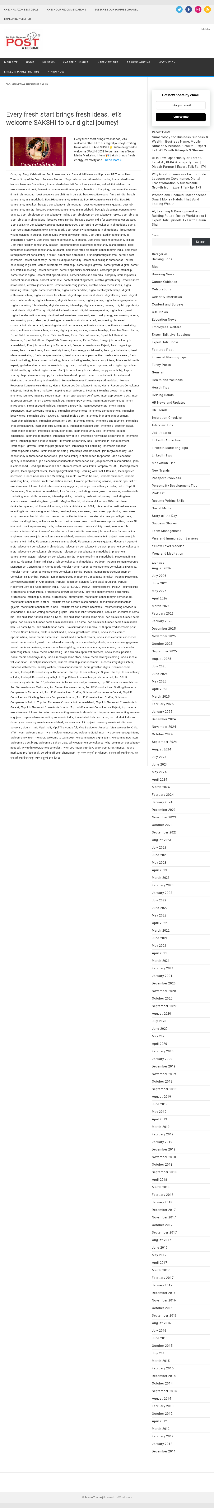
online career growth (77, 521)
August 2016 (161, 1323)
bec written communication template (60, 189)
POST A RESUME (70, 586)
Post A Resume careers (96, 586)
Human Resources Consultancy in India (76, 385)
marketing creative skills (123, 491)
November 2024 (164, 727)
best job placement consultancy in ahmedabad (64, 209)
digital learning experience (120, 300)
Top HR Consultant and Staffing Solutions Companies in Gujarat (83, 692)
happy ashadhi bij (111, 370)
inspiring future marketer (37, 390)
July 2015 (159, 1353)
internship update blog (54, 450)
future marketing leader (76, 360)
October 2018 (162, 1164)
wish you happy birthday (78, 747)
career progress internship (116, 270)
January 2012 (162, 1444)
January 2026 (162, 621)
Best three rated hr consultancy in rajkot (34, 244)
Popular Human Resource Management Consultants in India (46, 571)
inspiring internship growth (102, 390)
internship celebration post (55, 420)
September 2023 (164, 832)
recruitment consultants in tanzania (82, 606)
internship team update (25, 450)
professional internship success (30, 596)
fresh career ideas (31, 350)
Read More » (113, 160)
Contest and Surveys (168, 304)
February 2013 (162, 1406)
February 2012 (162, 1436)
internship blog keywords (42, 415)
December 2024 (164, 719)
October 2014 (162, 1383)
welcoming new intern (125, 737)
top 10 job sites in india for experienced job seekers (67, 682)
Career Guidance (76, 62)
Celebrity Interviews (167, 297)
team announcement (70, 667)
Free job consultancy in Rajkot (91, 345)
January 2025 (162, 712)
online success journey (69, 526)
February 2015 (162, 1368)
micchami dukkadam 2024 (97, 501)
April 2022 (159, 923)
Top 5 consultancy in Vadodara (29, 687)
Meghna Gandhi (70, 501)
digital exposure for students (85, 295)
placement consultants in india (56, 556)
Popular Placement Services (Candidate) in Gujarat (86, 581)
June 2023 (160, 855)
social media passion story (64, 657)
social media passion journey (28, 657)
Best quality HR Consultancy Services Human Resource (44, 224)
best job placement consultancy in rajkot (95, 214)
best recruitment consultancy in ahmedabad (37, 229)
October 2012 (162, 1414)
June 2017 (160, 1247)
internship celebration (24, 420)
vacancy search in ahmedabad (44, 722)
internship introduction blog (55, 430)
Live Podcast (68, 491)
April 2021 (159, 953)
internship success (114, 445)
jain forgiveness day (114, 450)
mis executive (104, 506)
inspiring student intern (47, 395)
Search (156, 235)
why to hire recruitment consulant (41, 747)
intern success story (95, 405)
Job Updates (161, 433)
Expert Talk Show (34, 340)
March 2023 (161, 878)
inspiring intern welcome (69, 390)
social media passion (118, 652)
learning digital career (34, 471)
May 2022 (159, 915)
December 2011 (164, 1451)
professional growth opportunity (64, 591)
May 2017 (159, 1255)
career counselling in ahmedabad (103, 259)
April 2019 (159, 1119)
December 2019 (164, 1066)
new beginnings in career (75, 511)
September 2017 (164, 1232)
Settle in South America (25, 632)
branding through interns (102, 254)
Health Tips (160, 387)
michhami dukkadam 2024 (78, 506)
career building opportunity (65, 259)
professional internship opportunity (107, 591)
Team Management (166, 531)
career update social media (86, 275)
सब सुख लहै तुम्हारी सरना (121, 752)
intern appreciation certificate (81, 395)
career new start (48, 270)
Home (30, 62)
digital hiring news (116, 295)
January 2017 (162, 1285)
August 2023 (161, 840)
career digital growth (89, 264)
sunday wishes (47, 667)
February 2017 (162, 1278)
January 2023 (162, 893)
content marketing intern (78, 280)
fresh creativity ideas (56, 350)
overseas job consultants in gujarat (96, 536)
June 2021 (160, 938)
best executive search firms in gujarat (59, 194)
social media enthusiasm (26, 647)
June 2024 (160, 764)
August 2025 (161, 659)
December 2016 (164, 1293)
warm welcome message (61, 732)
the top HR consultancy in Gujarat (90, 672)
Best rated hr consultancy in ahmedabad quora (107, 224)
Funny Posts (161, 365)
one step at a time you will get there (110, 516)
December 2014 (164, 1376)
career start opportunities (52, 275)
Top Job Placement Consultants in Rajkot (95, 707)
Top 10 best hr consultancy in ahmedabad (87, 677)
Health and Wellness (167, 380)
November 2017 (164, 1217)
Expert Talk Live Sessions (171, 335)
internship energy (84, 420)
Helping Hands (163, 395)
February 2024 (162, 795)
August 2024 (161, 749)
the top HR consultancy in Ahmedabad (44, 672)
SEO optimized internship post (117, 627)
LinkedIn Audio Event (168, 440)
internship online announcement (38, 440)
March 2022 (161, 930)
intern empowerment (78, 400)
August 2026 (161, 568)
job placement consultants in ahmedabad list (66, 461)
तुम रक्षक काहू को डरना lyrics (92, 752)
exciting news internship (93, 330)
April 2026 (159, 598)
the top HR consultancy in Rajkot (40, 677)
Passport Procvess (166, 478)
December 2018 (164, 1149)
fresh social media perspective (83, 355)
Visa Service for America (93, 727)
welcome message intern (122, 732)
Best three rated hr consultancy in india (111, 239)
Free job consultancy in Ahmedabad (49, 345)
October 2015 (162, 1346)
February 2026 (162, 613)
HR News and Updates (96, 174)
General (76, 174)
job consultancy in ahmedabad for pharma (84, 456)
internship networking (66, 435)
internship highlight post (84, 425)
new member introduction (34, 516)
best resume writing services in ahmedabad (92, 229)
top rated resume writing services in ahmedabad (68, 712)
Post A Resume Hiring (125, 586)
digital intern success (71, 300)
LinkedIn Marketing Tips (21, 71)
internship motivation (38, 435)
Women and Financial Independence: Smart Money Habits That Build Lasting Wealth (179, 199)
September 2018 (164, 1172)
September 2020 (164, 1006)
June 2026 (160, 583)
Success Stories (52, 179)
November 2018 (164, 1157)
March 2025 (161, 696)
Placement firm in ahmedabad (95, 556)
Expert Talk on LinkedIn (85, 335)
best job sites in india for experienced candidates (105, 219)
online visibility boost (97, 526)
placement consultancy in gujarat (86, 546)
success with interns (23, 667)
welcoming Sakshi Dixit (53, 742)
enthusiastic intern (95, 325)
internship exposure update (51, 425)
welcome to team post (60, 737)
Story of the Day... (30, 179)
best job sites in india (60, 219)
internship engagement (110, 420)
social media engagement (123, 642)
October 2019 (162, 1081)
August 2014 (161, 1398)
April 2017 (159, 1263)
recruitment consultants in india (40, 606)
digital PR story (36, 310)
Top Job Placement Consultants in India (45, 707)
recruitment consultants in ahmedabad (75, 601)
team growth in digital (97, 667)
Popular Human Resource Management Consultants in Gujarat (99, 566)
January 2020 (162, 1059)
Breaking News (163, 274)
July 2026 (159, 576)
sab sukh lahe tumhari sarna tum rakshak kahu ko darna (52, 622)
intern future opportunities (108, 400)
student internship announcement (78, 662)
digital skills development (62, 310)
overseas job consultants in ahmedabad (48, 536)
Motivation (167, 62)
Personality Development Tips (174, 486)
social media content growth (28, 642)
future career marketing (46, 360)
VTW (14, 732)
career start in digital (23, 275)
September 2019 (164, 1089)
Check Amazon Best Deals (21, 9)
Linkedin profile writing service (92, 481)
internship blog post (72, 415)
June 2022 (160, 908)
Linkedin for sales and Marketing (44, 476)
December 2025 (164, 628)
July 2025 (159, 666)
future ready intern (103, 360)
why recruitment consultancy (86, 742)
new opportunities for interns (69, 516)
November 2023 (164, 817)
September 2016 (164, 1315)
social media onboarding (47, 652)
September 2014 (164, 1391)
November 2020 (164, 991)
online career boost (50, 521)
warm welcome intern (31, 732)
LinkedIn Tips (162, 455)
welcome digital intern (92, 732)
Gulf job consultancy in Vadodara (79, 370)
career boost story (35, 259)
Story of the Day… (165, 516)
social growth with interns (83, 632)
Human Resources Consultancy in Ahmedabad (90, 380)
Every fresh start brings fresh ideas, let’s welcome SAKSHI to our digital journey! (64, 118)
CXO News (160, 312)
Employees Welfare (58, 174)
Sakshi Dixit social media (82, 627)
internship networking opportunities (102, 435)
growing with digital (110, 365)
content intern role (51, 280)
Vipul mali (45, 727)
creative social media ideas (105, 285)
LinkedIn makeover (111, 476)
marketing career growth (92, 491)
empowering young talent (26, 320)
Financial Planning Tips (169, 357)
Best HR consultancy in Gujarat (63, 199)
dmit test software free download (68, 315)
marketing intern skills (24, 496)
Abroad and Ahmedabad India (91, 179)
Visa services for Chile (124, 727)
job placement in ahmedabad (113, 461)
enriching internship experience (63, 325)
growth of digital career (42, 370)
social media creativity (60, 642)
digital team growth (121, 310)
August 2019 (161, 1096)
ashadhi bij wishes (113, 184)
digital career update (74, 290)
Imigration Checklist (167, 418)
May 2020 (159, 1036)
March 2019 (161, 1127)
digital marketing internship (65, 305)
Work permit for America (110, 747)
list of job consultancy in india (98, 486)
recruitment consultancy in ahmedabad (108, 596)
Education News (164, 319)
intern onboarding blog (41, 405)
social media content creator (78, 637)
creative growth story (107, 280)
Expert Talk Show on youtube (63, 340)
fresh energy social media (86, 350)
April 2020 (159, 1044)
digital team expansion (94, 310)
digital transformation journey (28, 315)
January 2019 (162, 1142)
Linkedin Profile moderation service (51, 481)
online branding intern (24, 521)
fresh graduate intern (116, 350)
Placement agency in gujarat (95, 541)
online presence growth (38, 526)
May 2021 (159, 946)
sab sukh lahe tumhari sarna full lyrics (39, 617)
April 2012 (159, 1421)
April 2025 (159, 689)
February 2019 (162, 1134)
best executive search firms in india (104, 194)
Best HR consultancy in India (101, 199)
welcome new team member (28, 737)
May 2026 (159, 591)
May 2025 (159, 681)
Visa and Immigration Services (175, 538)
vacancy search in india (111, 722)
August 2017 (161, 1240)
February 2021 (162, 968)
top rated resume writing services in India (48, 717)
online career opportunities (107, 521)
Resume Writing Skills (168, 501)
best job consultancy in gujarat (102, 204)
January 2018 (162, 1202)
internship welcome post (85, 450)
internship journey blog (87, 430)
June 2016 (160, 1338)
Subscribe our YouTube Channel (116, 9)
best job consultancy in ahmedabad (60, 204)
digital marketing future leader (29, 305)
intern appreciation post (115, 395)
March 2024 (161, 787)
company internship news (120, 275)
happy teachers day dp (35, 375)
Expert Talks (90, 340)
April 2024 (159, 779)
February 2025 (162, 704)
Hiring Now (56, 71)
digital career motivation (45, 290)
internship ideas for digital (117, 425)
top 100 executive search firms (119, 682)
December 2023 (164, 810)
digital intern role (46, 300)
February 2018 (162, 1195)
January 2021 (162, 976)
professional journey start (67, 596)
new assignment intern (44, 511)
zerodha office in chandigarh (58, 752)
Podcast (100, 561)
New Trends (161, 470)
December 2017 (164, 1210)
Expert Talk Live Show (56, 335)
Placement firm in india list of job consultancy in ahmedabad (57, 561)
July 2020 (159, 1021)
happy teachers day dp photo (69, 375)
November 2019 (164, 1074)
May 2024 (159, 772)
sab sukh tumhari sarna (51, 627)
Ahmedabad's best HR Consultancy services (73, 184)
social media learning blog (59, 647)
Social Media (161, 508)
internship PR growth (23, 445)
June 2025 (160, 674)
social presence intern (42, 662)
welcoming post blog (24, 742)
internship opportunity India (76, 440)
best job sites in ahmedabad (28, 219)
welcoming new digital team (93, 737)
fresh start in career (116, 355)
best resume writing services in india (65, 234)
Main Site (11, 62)
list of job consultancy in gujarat (58, 486)
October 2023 (162, 825)
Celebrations (37, 174)
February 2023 (162, 885)
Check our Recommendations (66, 9)
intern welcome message (41, 410)
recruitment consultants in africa (30, 601)
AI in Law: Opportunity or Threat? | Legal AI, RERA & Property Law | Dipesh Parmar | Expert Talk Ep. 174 (179, 162)
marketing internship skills (55, 496)
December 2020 (164, 983)
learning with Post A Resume (99, 471)
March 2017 (161, 1270)
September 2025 (164, 651)
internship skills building (86, 445)
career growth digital (116, 264)
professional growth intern (27, 591)
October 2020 (162, 998)
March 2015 (161, 1361)
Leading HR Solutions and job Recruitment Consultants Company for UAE (74, 466)
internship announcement (104, 410)
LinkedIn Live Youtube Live (82, 476)
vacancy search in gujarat (80, 722)
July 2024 (159, 757)
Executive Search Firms (124, 330)
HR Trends (117, 174)
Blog (26, 174)
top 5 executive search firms (67, 687)
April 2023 (159, 870)
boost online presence (71, 254)
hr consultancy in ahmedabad (42, 380)
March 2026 (161, 606)
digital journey (94, 300)
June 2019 (160, 1104)
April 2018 (159, 1180)
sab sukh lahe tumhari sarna (86, 612)
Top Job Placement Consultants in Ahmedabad (65, 702)
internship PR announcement (112, 440)
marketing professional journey (92, 496)
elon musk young (101, 315)
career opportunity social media (79, 270)
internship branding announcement (108, 415)
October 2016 (162, 1308)
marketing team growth (45, 501)
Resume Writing (138, 62)
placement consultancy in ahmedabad (41, 546)
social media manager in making (96, 647)
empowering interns (126, 315)
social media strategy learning (101, 657)
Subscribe (181, 117)
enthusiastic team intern (33, 330)
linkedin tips (120, 481)
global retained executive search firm (42, 365)
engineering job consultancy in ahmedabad (70, 320)
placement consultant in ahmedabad (40, 551)
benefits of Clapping (96, 189)
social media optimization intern (83, 652)
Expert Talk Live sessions (26, 335)
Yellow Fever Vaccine (168, 546)
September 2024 (164, 742)
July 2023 (159, 847)
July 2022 (159, 900)
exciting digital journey (63, 330)
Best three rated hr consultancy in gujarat (61, 239)
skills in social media (53, 632)
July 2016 (159, 1330)
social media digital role (90, 642)
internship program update (54, 445)
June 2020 (160, 1029)
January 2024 (162, 802)
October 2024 (162, 734)
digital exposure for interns (50, 295)
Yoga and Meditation (167, 553)
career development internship (56, 264)
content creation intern (24, 280)
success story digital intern (117, 662)
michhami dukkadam (47, 506)
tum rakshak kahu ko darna (91, 717)
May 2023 (159, 862)
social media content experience (116, 637)
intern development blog (49, 400)
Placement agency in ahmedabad (56, 541)
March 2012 (161, 1429)
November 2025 (164, 636)
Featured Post (162, 350)
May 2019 (159, 1112)
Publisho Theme (92, 1497)
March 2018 (161, 1187)
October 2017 (162, 1225)
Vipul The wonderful (65, 727)
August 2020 (161, 1013)
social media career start (44, 637)
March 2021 (161, 961)
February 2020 (162, 1051)
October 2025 (162, 644)
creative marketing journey (71, 285)
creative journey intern (40, 285)
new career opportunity (106, 511)
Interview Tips (107, 62)
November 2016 (164, 1300)
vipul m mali (30, 727)
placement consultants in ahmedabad (87, 551)
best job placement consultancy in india (45, 214)
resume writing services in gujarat (47, 612)
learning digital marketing (64, 471)
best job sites (130, 214)
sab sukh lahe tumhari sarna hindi (84, 617)
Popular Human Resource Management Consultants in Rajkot (76, 576)
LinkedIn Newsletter (17, 18)
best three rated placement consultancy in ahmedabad (93, 244)
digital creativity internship (104, 290)
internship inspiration (23, 430)
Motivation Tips (164, 463)
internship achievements (72, 410)
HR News (48, 62)
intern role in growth (69, 405)
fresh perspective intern (49, 355)
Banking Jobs (162, 259)
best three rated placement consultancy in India (94, 249)
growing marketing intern (81, 365)
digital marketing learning (99, 305)
